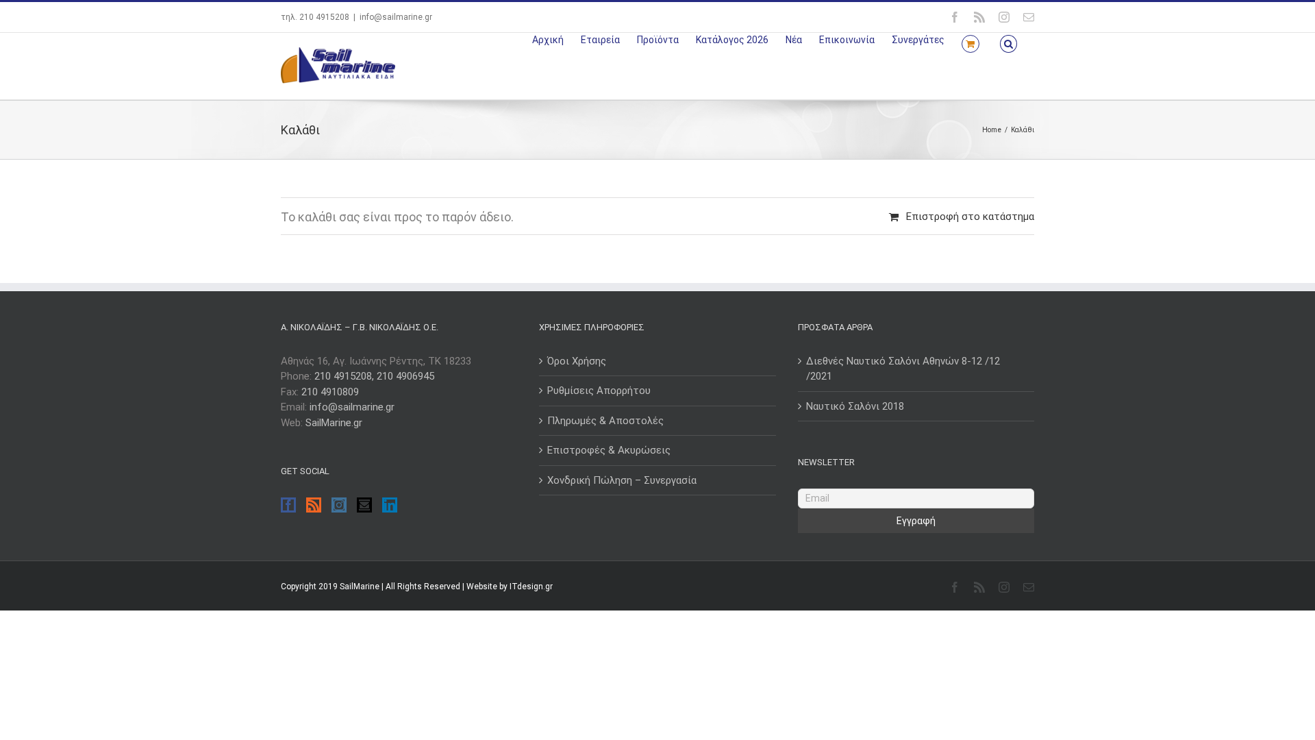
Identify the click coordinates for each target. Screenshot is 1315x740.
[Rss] (313, 505)
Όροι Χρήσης (576, 361)
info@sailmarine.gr (396, 17)
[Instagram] (339, 505)
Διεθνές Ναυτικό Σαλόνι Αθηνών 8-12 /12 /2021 (903, 369)
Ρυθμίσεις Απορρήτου (599, 390)
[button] (1008, 43)
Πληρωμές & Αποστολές (605, 421)
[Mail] (364, 505)
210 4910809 (330, 392)
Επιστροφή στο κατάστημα (970, 216)
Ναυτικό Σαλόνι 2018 (855, 406)
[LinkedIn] (389, 505)
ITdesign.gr (531, 586)
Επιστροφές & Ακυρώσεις (609, 450)
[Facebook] (288, 505)
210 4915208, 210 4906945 (374, 376)
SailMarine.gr (333, 423)
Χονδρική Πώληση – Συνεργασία (622, 480)
